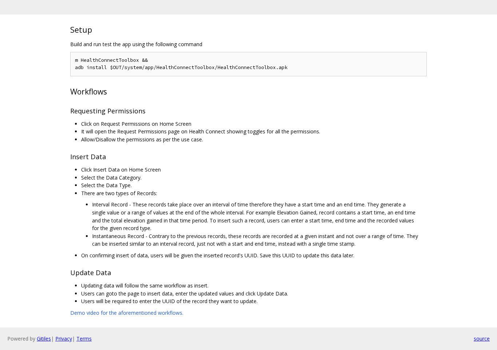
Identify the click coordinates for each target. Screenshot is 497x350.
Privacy (63, 338)
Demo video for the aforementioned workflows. (126, 312)
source (482, 338)
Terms (84, 338)
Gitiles (44, 338)
